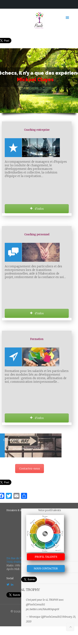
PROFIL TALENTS (46, 556)
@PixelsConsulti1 (35, 604)
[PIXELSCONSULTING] (39, 20)
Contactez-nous (29, 468)
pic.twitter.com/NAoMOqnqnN (42, 609)
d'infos (39, 208)
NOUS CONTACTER (46, 568)
